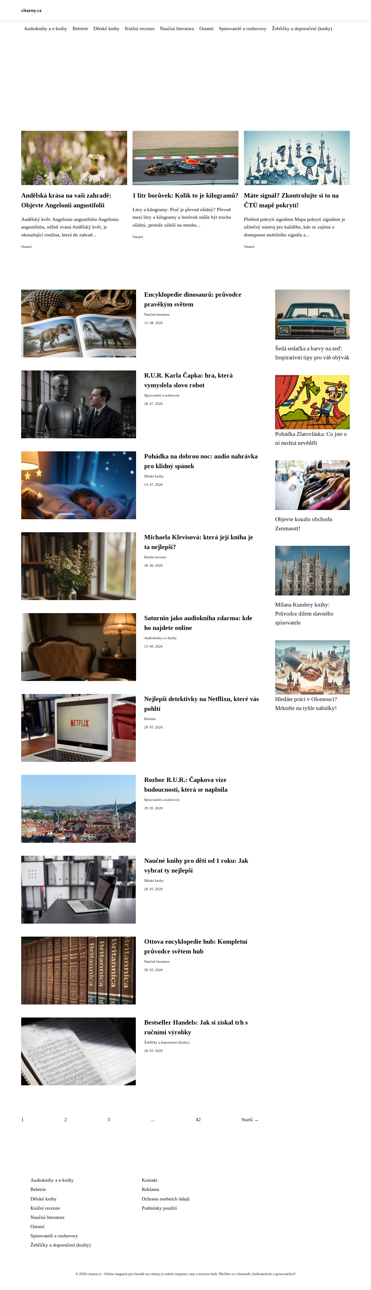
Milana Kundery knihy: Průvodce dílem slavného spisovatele (304, 613)
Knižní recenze (140, 28)
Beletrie (80, 28)
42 (198, 1119)
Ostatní (206, 28)
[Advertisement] (185, 73)
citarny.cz (31, 10)
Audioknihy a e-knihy (45, 28)
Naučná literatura (177, 28)
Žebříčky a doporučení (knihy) (302, 28)
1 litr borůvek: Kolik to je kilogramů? (185, 195)
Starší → (250, 1119)
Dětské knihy (106, 28)
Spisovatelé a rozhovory (242, 28)
